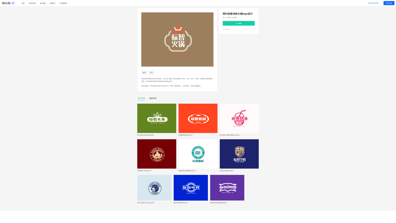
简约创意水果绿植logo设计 (145, 135)
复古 (151, 72)
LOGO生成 (32, 3)
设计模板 (43, 3)
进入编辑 (239, 23)
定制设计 (52, 3)
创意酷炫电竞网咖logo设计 (218, 203)
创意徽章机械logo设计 (185, 135)
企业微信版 (63, 3)
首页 (23, 3)
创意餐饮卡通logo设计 (144, 171)
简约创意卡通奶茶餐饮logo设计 (230, 135)
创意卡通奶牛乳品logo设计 (145, 203)
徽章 (144, 72)
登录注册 (389, 3)
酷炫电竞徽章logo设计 (181, 203)
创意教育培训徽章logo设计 (187, 171)
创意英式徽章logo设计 (227, 171)
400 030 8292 (373, 3)
